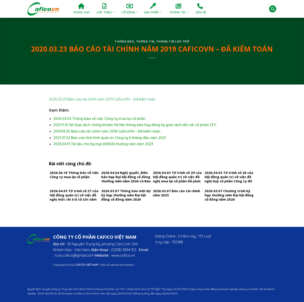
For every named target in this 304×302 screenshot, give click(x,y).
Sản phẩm (151, 12)
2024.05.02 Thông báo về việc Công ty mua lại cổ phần (99, 118)
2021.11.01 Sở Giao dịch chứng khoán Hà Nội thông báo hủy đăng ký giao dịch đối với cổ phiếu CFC (134, 125)
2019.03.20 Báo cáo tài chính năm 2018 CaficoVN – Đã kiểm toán (106, 131)
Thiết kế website (109, 264)
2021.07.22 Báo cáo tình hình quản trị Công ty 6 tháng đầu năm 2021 (109, 137)
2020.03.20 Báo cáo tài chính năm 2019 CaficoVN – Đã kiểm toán (102, 99)
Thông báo (124, 41)
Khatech (129, 264)
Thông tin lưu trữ (172, 41)
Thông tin (145, 41)
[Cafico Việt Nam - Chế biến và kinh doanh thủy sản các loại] (43, 9)
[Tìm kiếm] (272, 9)
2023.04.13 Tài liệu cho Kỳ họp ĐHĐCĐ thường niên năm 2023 (103, 144)
